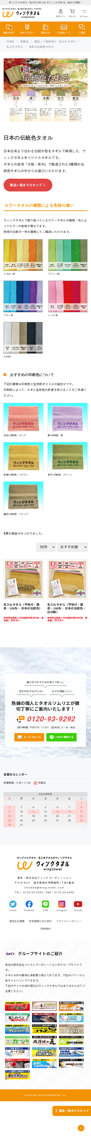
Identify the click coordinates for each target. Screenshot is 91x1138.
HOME (10, 41)
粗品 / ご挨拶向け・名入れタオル (55, 41)
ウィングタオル (26, 12)
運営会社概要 (17, 921)
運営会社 (45, 32)
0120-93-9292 (51, 719)
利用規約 (45, 928)
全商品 (24, 41)
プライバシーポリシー (69, 921)
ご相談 (81, 32)
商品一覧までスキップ (74, 1110)
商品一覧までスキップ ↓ (28, 185)
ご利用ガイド (64, 32)
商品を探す (9, 32)
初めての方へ (27, 32)
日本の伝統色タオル (41, 46)
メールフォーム (32, 737)
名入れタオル (14, 46)
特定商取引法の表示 (40, 921)
